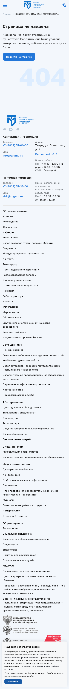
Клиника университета (17, 280)
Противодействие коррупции (21, 269)
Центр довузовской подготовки (22, 407)
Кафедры (8, 232)
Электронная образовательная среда (26, 538)
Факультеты (10, 226)
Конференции (11, 474)
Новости (8, 301)
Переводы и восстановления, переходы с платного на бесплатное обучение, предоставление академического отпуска (34, 589)
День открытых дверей (17, 439)
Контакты (9, 258)
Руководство (10, 221)
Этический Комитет (15, 515)
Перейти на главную (19, 56)
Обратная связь (12, 317)
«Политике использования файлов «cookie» (27, 656)
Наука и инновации (16, 464)
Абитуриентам (13, 402)
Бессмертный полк (14, 331)
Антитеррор (10, 264)
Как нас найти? (44, 154)
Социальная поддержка (17, 533)
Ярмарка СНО (11, 510)
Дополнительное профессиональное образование (33, 456)
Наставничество (13, 389)
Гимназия (8, 290)
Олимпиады (10, 485)
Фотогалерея (11, 306)
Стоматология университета (20, 285)
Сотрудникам (12, 344)
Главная (7, 14)
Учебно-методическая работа (21, 360)
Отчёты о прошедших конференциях (25, 479)
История (8, 216)
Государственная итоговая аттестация (26, 570)
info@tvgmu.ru (13, 155)
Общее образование (15, 433)
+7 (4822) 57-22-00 (15, 186)
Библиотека (10, 549)
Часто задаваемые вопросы (19, 274)
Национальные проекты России (22, 337)
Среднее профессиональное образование (28, 428)
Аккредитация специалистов (20, 451)
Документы (9, 248)
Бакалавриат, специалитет (19, 412)
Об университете (15, 211)
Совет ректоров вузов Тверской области (28, 242)
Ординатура (10, 417)
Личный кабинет (13, 349)
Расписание (10, 528)
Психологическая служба (18, 394)
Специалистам (13, 446)
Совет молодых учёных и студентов (25, 505)
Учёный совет (11, 237)
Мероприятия (11, 312)
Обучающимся (13, 523)
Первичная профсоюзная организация (26, 384)
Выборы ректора (13, 296)
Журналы (8, 499)
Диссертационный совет (18, 469)
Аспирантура (11, 423)
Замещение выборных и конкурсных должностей (33, 355)
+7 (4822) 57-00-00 (15, 145)
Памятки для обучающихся (19, 554)
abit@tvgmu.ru (13, 196)
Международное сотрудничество (23, 253)
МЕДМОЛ (8, 565)
